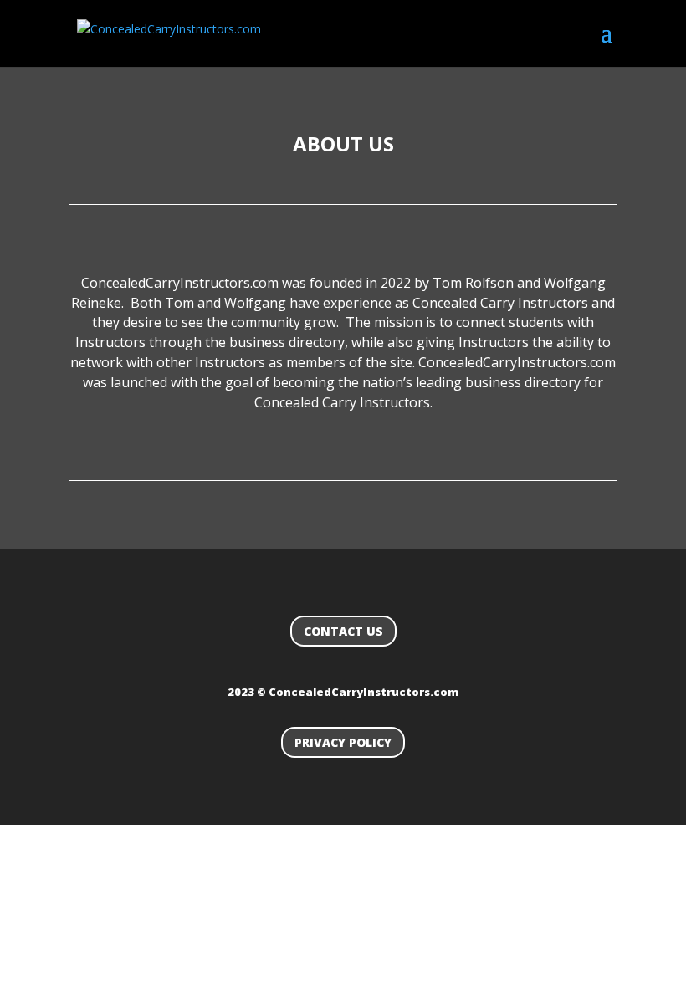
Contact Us (343, 631)
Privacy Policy (343, 742)
